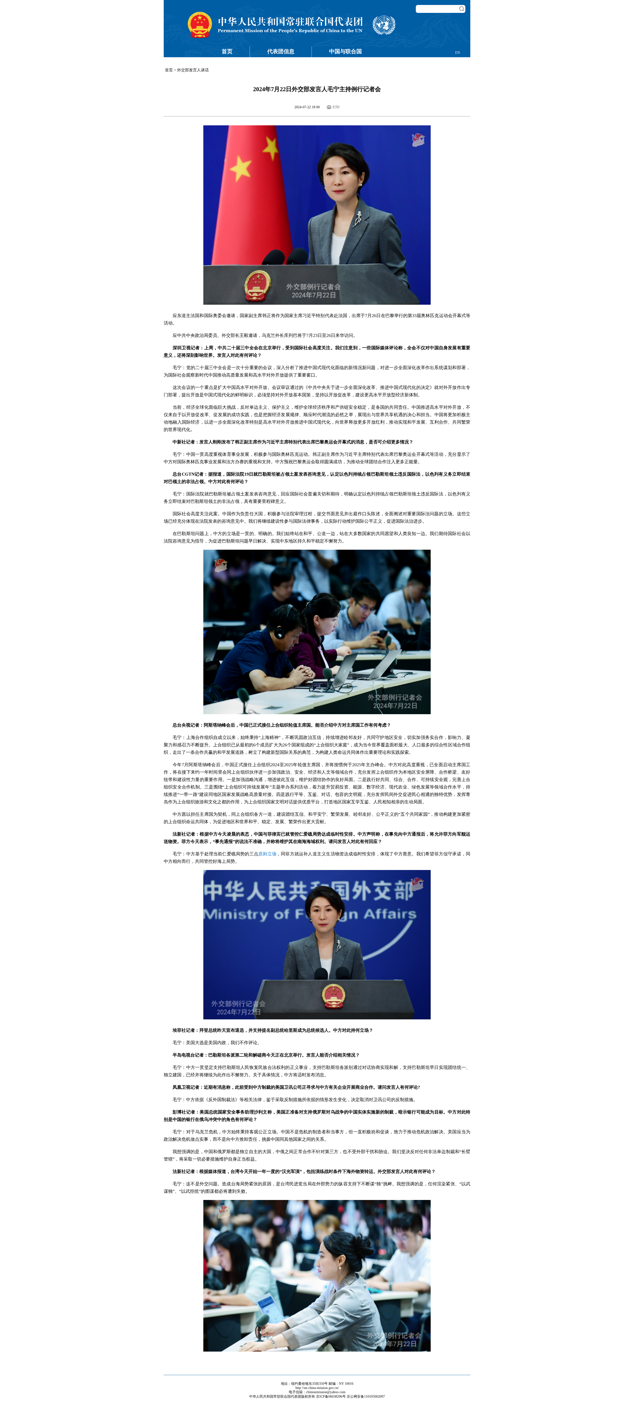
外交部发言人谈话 (193, 70)
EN (457, 52)
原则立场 (267, 853)
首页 (227, 51)
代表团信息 (280, 51)
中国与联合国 (345, 51)
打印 (336, 107)
